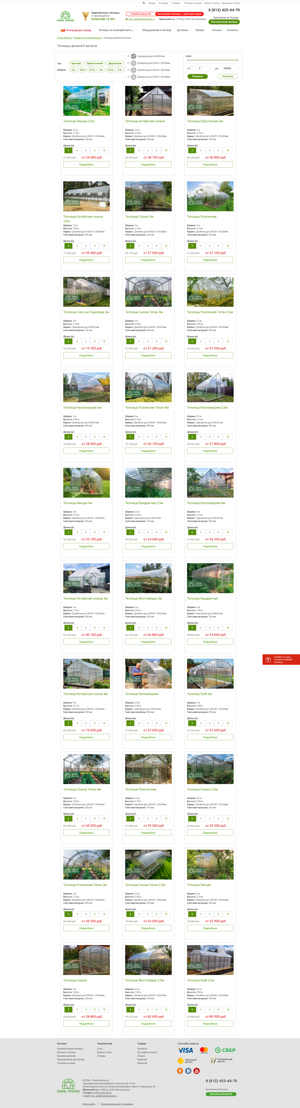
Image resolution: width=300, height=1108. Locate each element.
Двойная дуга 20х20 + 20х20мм (153, 63)
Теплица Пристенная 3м (205, 121)
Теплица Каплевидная (141, 694)
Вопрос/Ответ (104, 1052)
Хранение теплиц (231, 3)
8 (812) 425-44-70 (224, 10)
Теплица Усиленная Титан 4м (147, 407)
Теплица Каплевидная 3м (82, 407)
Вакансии (142, 1063)
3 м (101, 70)
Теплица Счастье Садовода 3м (86, 312)
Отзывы (217, 30)
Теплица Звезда (199, 885)
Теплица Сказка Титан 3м (144, 312)
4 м (119, 70)
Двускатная (115, 63)
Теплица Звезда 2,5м (78, 121)
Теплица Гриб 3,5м (200, 980)
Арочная (76, 63)
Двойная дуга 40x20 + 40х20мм (153, 77)
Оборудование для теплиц (71, 1059)
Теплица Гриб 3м (199, 694)
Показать (197, 76)
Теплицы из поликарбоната (114, 30)
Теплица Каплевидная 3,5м (207, 407)
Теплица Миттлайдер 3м (143, 598)
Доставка (182, 30)
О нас (100, 1048)
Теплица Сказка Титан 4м (82, 789)
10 (104, 150)
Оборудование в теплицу (156, 30)
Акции (151, 3)
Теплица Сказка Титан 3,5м (145, 885)
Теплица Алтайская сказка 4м (85, 694)
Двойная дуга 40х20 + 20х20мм (153, 70)
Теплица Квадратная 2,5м (144, 503)
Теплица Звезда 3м (77, 503)
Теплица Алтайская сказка (145, 121)
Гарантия (142, 1059)
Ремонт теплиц (212, 3)
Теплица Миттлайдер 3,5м (144, 980)
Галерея (176, 3)
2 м (73, 70)
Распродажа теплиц (78, 30)
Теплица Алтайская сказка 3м (85, 598)
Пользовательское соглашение (117, 1104)
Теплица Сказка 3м (139, 216)
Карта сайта (89, 1104)
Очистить (227, 76)
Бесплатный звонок (224, 21)
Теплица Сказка (75, 980)
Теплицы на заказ (193, 3)
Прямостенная (95, 63)
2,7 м (91, 70)
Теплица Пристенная (140, 789)
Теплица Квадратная (202, 598)
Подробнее (86, 164)
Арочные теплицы (66, 1052)
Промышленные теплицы (70, 1048)
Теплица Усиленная (201, 216)
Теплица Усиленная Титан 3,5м (210, 312)
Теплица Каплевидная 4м (206, 503)
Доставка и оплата (147, 1052)
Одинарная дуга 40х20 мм (151, 56)
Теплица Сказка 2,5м (202, 789)
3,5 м (110, 70)
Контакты (232, 30)
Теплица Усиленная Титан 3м (85, 885)
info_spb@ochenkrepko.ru (141, 19)
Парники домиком (66, 1056)
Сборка (199, 30)
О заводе (163, 3)
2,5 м (82, 70)
